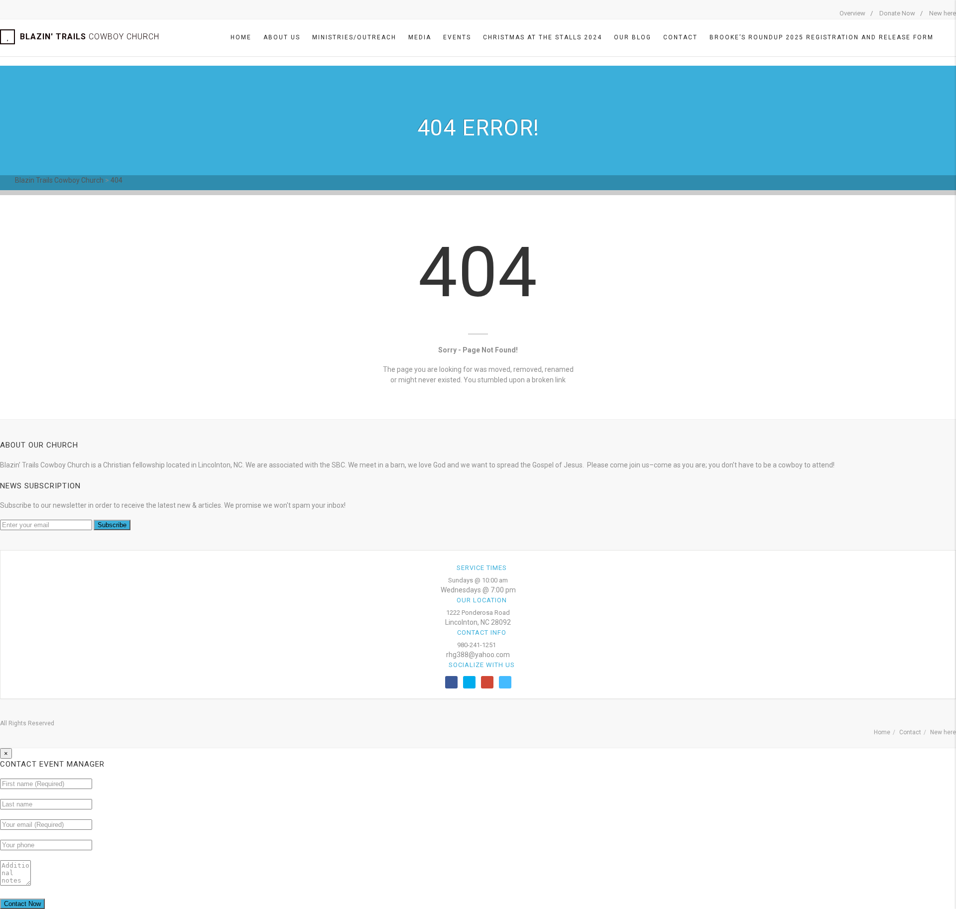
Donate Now (897, 13)
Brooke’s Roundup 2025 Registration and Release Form (822, 37)
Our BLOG (632, 37)
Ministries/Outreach (354, 37)
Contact (680, 37)
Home (241, 37)
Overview (852, 13)
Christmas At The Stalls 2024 (542, 37)
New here (942, 13)
